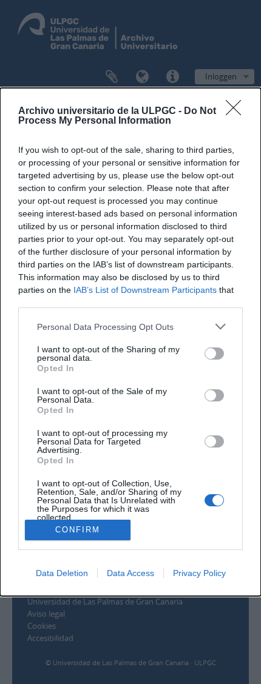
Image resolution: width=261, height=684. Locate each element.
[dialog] (130, 341)
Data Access (130, 573)
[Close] (237, 111)
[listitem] (130, 326)
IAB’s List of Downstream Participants (145, 290)
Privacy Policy (199, 573)
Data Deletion (62, 573)
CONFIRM (77, 529)
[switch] (214, 353)
